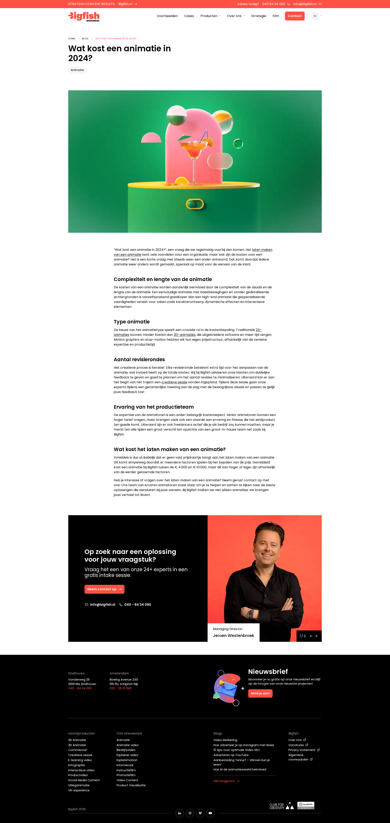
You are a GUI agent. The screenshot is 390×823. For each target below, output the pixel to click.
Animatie (77, 70)
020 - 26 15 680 (121, 688)
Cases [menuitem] (189, 16)
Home (71, 38)
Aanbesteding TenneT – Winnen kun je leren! (241, 762)
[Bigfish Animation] (84, 17)
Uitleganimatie (79, 785)
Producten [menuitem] (208, 16)
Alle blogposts (224, 781)
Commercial (77, 750)
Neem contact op (101, 589)
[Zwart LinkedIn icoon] (179, 813)
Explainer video (127, 755)
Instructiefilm (126, 770)
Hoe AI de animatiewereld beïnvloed (239, 769)
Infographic (76, 765)
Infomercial (125, 765)
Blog (85, 38)
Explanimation (127, 760)
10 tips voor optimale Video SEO (236, 750)
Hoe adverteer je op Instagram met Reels (243, 745)
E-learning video (80, 760)
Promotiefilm (126, 775)
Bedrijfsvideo (126, 750)
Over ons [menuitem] (234, 16)
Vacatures (296, 745)
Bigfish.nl (125, 4)
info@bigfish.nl (305, 4)
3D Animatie (77, 745)
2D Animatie (77, 740)
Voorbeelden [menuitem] (167, 16)
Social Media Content (84, 780)
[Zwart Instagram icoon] (190, 813)
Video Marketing (225, 740)
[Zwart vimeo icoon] (200, 813)
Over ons (295, 740)
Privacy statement (302, 750)
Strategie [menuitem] (258, 16)
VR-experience (79, 790)
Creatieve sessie (80, 755)
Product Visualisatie (131, 785)
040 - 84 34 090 (137, 604)
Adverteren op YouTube (231, 755)
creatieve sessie (174, 382)
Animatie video (128, 745)
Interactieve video (81, 770)
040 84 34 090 (273, 4)
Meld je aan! (260, 693)
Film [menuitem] (276, 16)
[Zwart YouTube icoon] (210, 813)
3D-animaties (184, 334)
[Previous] (311, 636)
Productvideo (78, 775)
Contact (295, 16)
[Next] (316, 636)
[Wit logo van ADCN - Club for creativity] (282, 805)
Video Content (127, 780)
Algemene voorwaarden (298, 757)
